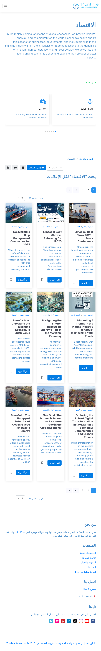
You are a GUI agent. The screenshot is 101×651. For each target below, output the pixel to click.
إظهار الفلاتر (35, 167)
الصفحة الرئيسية (88, 553)
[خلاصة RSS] (8, 168)
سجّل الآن (20, 532)
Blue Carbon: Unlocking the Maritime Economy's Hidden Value (21, 327)
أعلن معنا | (89, 643)
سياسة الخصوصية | (64, 643)
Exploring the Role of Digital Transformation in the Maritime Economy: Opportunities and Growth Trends (82, 426)
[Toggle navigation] (5, 6)
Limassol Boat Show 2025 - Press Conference (84, 236)
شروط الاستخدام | (44, 643)
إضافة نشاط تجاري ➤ (85, 572)
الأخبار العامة (87, 109)
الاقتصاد (42, 109)
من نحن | (79, 643)
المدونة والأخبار (87, 227)
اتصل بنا (92, 567)
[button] (55, 131)
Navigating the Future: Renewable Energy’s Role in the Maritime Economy (51, 328)
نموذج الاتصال (89, 589)
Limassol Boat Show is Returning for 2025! (52, 236)
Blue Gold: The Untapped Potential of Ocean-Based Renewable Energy (20, 423)
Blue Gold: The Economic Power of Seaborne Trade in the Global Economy (51, 421)
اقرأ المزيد (86, 283)
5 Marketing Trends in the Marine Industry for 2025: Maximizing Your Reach (82, 328)
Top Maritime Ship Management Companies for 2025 (20, 238)
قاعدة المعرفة (89, 557)
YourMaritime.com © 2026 (20, 643)
